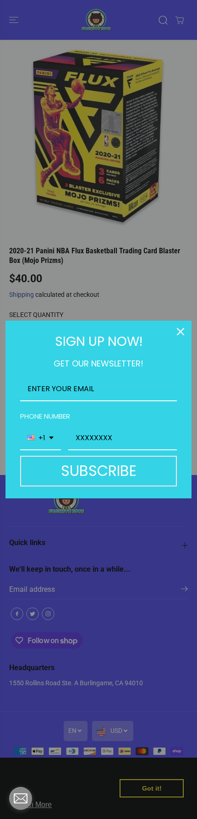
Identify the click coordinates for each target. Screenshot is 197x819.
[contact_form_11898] (20, 798)
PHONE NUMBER (45, 416)
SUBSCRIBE (99, 470)
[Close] (181, 332)
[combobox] (40, 438)
